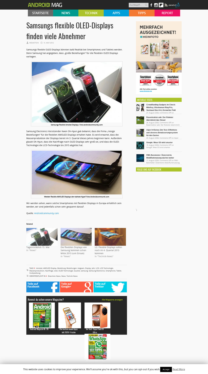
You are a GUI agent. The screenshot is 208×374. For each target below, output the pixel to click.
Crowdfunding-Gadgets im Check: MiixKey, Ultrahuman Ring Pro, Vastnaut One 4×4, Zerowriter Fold (161, 107)
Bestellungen (72, 268)
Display (88, 268)
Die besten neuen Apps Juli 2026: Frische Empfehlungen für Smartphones (69, 333)
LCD (97, 268)
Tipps (142, 13)
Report (167, 13)
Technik (91, 13)
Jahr (93, 268)
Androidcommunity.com (46, 213)
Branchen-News (54, 276)
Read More (179, 369)
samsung (84, 271)
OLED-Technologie (65, 271)
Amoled (39, 268)
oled (56, 271)
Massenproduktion (36, 271)
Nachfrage (49, 271)
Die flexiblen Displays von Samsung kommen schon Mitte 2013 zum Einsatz (74, 250)
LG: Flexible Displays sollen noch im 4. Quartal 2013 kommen (108, 250)
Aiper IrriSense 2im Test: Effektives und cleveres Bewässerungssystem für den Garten (162, 132)
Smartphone (110, 271)
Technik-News (72, 276)
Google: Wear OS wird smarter (159, 142)
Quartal (77, 271)
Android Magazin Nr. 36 (39, 329)
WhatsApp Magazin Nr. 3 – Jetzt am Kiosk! (95, 362)
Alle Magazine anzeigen (112, 299)
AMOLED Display (49, 268)
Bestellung (61, 268)
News (66, 13)
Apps (116, 13)
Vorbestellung (34, 273)
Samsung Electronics (97, 271)
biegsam (81, 268)
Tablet (118, 271)
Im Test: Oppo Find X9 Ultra (95, 330)
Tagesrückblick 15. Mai (37, 247)
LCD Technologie (106, 268)
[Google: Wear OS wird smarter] (140, 149)
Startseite (40, 13)
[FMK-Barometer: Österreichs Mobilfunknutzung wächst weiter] (140, 161)
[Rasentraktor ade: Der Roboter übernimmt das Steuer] (140, 123)
